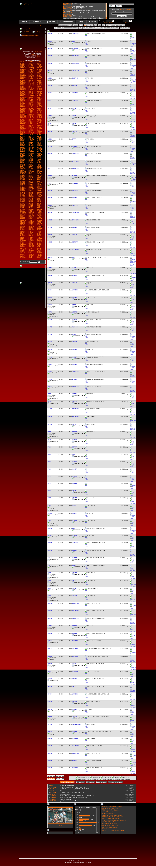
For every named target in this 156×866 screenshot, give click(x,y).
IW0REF (74, 341)
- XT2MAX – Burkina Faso (109, 811)
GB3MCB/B (75, 70)
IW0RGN (75, 205)
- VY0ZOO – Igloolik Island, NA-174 (112, 817)
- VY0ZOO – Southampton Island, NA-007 (113, 820)
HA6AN (74, 197)
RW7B (52, 790)
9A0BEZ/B (75, 63)
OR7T (74, 565)
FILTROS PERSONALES (111, 27)
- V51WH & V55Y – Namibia (109, 810)
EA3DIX (74, 633)
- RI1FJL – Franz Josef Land (109, 808)
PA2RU (49, 447)
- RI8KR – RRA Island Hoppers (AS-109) (113, 830)
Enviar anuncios (101, 782)
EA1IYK (74, 349)
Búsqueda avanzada (108, 22)
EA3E (74, 334)
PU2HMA (53, 787)
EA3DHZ (75, 483)
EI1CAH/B (75, 78)
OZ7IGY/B (75, 33)
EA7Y (74, 139)
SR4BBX (75, 275)
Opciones (50, 22)
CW (76, 27)
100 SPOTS (51, 778)
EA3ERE (50, 33)
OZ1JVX (50, 513)
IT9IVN (74, 490)
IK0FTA (74, 731)
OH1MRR (53, 797)
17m (99, 25)
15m (95, 25)
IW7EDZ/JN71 (76, 724)
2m (77, 25)
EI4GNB (74, 176)
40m (111, 25)
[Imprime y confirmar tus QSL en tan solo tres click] (33, 307)
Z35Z (73, 257)
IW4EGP (74, 297)
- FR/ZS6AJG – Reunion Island (110, 828)
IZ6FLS (74, 235)
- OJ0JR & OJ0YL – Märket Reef (110, 822)
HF (58, 27)
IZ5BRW (74, 394)
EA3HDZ (75, 146)
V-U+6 (68, 27)
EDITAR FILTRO (125, 27)
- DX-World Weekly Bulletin (109, 827)
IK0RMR (74, 558)
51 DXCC (34, 54)
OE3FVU (75, 41)
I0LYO (74, 454)
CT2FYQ (75, 131)
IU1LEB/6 (75, 183)
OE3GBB (75, 190)
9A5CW (49, 709)
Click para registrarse (125, 9)
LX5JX (49, 123)
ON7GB (74, 716)
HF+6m (63, 27)
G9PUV (74, 595)
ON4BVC (75, 656)
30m (107, 25)
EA (55, 27)
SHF (73, 27)
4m (80, 25)
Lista (40, 51)
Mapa (36, 51)
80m (119, 25)
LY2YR (74, 108)
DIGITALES (86, 27)
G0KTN (74, 85)
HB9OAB (53, 795)
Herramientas (66, 22)
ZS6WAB (75, 48)
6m (82, 25)
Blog (81, 22)
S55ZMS (74, 227)
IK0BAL (74, 709)
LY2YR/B (75, 93)
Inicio (24, 22)
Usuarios (36, 22)
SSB (80, 27)
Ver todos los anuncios (115, 782)
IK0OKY (74, 357)
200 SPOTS (60, 778)
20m (103, 25)
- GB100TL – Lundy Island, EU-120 (111, 815)
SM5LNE (52, 785)
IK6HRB (74, 476)
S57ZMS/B (75, 416)
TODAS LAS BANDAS (65, 25)
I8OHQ (49, 440)
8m (85, 25)
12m (91, 25)
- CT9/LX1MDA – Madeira (109, 823)
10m (87, 25)
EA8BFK (75, 760)
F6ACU (49, 93)
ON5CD (74, 626)
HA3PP (74, 686)
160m (123, 25)
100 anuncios (80, 782)
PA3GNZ (50, 357)
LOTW (101, 27)
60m (115, 25)
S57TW (74, 424)
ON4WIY (53, 794)
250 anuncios (90, 782)
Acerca (92, 22)
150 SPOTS (60, 776)
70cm (74, 25)
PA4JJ (52, 789)
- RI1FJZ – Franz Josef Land (109, 825)
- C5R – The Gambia (107, 813)
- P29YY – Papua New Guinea (110, 818)
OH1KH (50, 401)
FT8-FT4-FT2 (94, 27)
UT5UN (74, 312)
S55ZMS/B (75, 55)
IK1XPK (74, 320)
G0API (49, 100)
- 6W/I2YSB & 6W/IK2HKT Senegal (111, 806)
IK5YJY (49, 108)
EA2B (74, 305)
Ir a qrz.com (126, 22)
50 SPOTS (51, 776)
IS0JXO (74, 701)
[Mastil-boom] (33, 280)
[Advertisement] (91, 840)
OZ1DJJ (74, 550)
